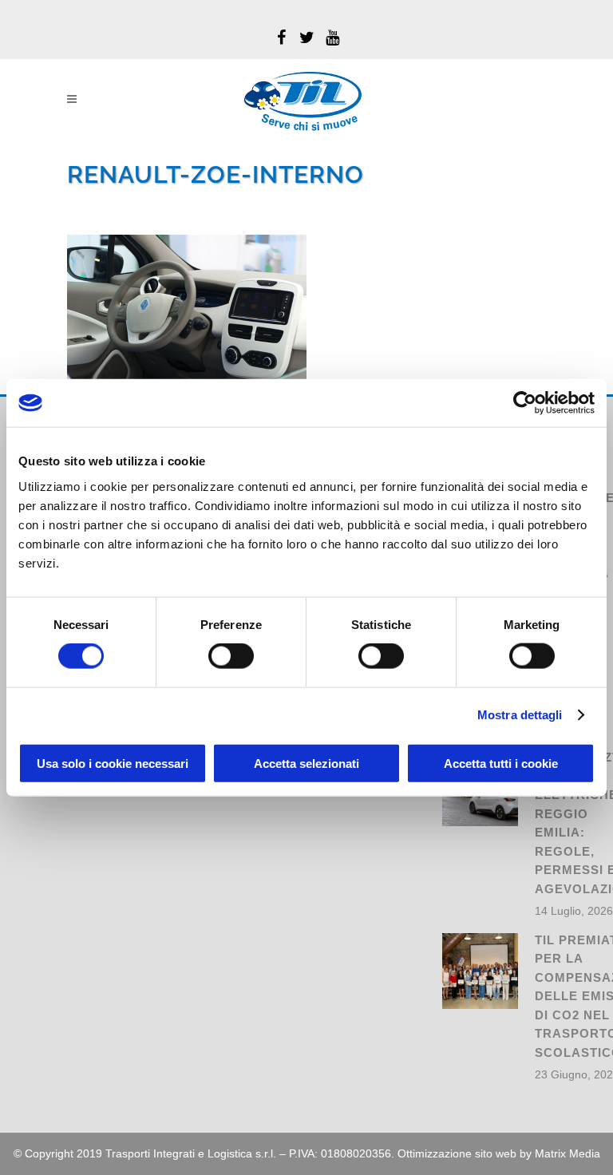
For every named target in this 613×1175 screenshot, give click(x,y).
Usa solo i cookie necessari (112, 762)
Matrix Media (567, 1153)
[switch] (231, 656)
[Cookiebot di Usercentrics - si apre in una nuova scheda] (525, 403)
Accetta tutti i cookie (501, 762)
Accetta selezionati (306, 762)
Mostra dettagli (520, 715)
